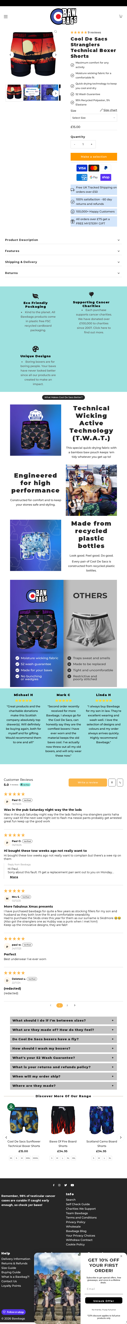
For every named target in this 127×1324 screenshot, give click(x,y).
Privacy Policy (75, 1222)
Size (73, 110)
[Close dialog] (121, 1256)
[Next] (55, 54)
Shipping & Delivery (21, 262)
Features (12, 251)
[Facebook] (53, 1185)
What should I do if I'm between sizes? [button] (49, 1020)
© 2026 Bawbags (13, 1318)
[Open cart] (121, 16)
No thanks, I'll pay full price (104, 1309)
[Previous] (10, 54)
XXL (73, 1158)
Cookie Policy (75, 1244)
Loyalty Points (11, 1285)
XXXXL (35, 1158)
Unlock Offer (103, 1301)
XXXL (28, 1158)
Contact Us (9, 1281)
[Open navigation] (6, 16)
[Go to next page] (75, 1005)
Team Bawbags (77, 1213)
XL (68, 1158)
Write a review (88, 782)
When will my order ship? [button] (36, 1076)
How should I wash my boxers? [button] (41, 1048)
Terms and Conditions (81, 1217)
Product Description (21, 240)
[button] (79, 32)
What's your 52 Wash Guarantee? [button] (43, 1058)
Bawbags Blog (76, 1231)
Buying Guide (11, 1272)
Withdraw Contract (79, 1240)
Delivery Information (15, 1259)
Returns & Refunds (14, 1263)
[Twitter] (65, 1185)
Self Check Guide (78, 1204)
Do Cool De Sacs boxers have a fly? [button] (45, 1039)
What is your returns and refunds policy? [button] (51, 1067)
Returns (11, 273)
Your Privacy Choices (80, 1235)
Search (71, 1199)
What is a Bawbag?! (15, 1276)
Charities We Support (81, 1208)
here (104, 328)
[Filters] (112, 782)
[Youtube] (72, 1185)
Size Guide (8, 1268)
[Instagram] (59, 1185)
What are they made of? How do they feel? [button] (53, 1030)
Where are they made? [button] (34, 1086)
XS (11, 1158)
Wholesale (73, 1226)
